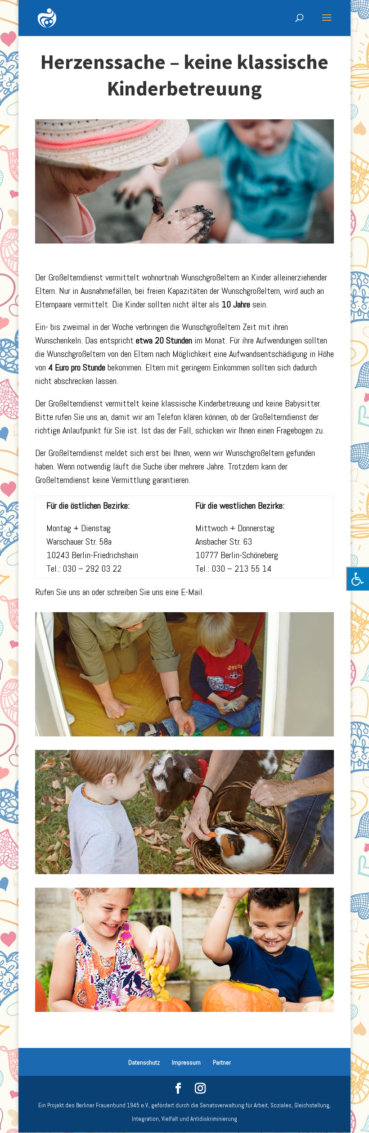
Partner (222, 1062)
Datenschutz (144, 1062)
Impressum (186, 1062)
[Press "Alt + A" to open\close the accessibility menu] (357, 579)
